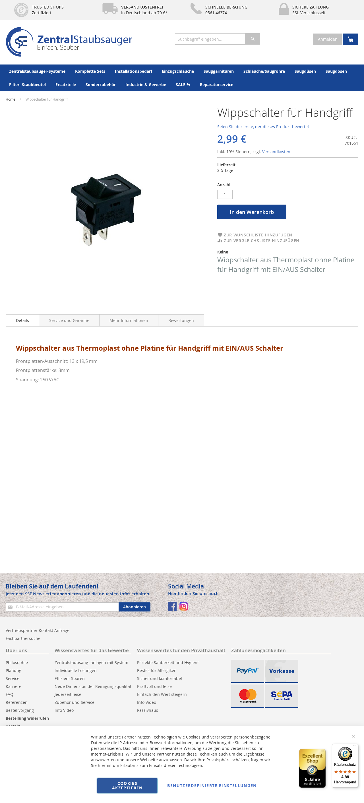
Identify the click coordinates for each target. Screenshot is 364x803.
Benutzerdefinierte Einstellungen (212, 785)
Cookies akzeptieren (127, 785)
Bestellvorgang (20, 710)
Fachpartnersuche (23, 638)
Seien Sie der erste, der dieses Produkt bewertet (263, 126)
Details (22, 320)
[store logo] (69, 41)
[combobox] (217, 39)
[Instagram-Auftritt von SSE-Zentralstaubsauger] (183, 606)
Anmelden (328, 39)
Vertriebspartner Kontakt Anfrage (37, 630)
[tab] (22, 320)
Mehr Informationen (128, 320)
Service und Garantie (69, 320)
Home (10, 99)
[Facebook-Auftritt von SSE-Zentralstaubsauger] (172, 606)
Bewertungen (181, 320)
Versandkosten (276, 151)
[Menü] (354, 747)
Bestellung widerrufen (27, 718)
